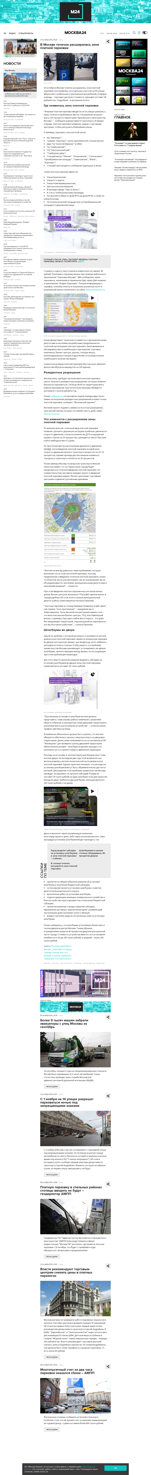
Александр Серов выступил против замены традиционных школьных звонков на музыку (17, 343)
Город (61, 40)
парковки (47, 963)
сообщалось (56, 396)
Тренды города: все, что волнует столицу (56, 954)
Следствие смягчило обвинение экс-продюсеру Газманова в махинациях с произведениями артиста (18, 235)
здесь (81, 261)
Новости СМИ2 (45, 1000)
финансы (19, 372)
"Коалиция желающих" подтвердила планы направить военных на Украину (19, 320)
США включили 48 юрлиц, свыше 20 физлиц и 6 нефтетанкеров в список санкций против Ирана (18, 189)
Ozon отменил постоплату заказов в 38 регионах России (19, 212)
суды (5, 240)
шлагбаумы (77, 963)
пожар (17, 290)
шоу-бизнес (12, 240)
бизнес (6, 216)
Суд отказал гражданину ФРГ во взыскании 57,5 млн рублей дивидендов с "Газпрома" (19, 367)
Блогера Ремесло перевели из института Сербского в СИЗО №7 (17, 104)
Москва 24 (75, 32)
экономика (14, 194)
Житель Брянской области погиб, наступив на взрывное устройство (17, 201)
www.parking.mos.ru (95, 289)
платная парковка (89, 963)
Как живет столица (61, 949)
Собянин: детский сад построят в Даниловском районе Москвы (18, 95)
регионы (22, 132)
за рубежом (19, 119)
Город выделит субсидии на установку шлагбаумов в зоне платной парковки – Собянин (64, 854)
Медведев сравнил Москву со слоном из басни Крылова (19, 309)
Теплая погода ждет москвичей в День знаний (19, 355)
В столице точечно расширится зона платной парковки (64, 866)
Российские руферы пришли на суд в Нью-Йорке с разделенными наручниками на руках (18, 261)
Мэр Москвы (10, 70)
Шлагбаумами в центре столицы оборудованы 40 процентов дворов (92, 853)
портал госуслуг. (52, 414)
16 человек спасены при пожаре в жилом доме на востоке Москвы (19, 286)
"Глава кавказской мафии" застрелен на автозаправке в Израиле (19, 115)
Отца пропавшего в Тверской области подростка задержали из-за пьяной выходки (19, 274)
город (22, 290)
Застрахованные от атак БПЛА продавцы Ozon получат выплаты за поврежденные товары (18, 248)
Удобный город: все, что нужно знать (57, 957)
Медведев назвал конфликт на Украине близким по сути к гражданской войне (19, 392)
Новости (12, 64)
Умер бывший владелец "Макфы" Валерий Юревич (17, 223)
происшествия (9, 119)
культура (7, 302)
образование (17, 348)
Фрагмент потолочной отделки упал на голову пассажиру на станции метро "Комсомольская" (19, 380)
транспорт (18, 385)
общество (13, 216)
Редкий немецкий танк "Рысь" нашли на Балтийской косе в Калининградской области (19, 140)
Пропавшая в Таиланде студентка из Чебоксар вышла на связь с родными (18, 177)
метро (25, 385)
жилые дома (100, 963)
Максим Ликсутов (66, 963)
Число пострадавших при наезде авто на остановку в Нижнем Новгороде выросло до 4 (19, 127)
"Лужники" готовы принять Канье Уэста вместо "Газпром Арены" (17, 331)
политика (7, 108)
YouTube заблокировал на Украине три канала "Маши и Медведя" (19, 297)
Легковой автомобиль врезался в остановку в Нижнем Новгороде (17, 166)
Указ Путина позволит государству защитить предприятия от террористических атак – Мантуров (18, 154)
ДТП (16, 132)
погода (14, 359)
